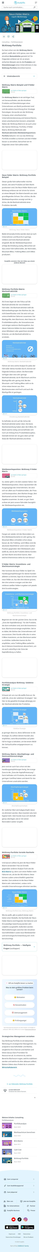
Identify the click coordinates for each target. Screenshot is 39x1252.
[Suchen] (34, 7)
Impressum (12, 1234)
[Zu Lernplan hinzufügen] (4, 36)
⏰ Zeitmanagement (19, 1013)
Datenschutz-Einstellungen (13, 1237)
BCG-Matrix (6, 872)
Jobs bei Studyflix (29, 1201)
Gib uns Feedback (28, 1237)
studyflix (21, 2)
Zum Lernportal (12, 1179)
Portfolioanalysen (17, 42)
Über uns (10, 1201)
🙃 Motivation (19, 997)
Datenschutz (26, 1234)
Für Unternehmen (13, 1206)
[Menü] (36, 2)
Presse (33, 1210)
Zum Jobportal (12, 1192)
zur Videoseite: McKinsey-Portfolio (20, 1084)
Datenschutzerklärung (30, 1029)
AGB (19, 1234)
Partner (32, 1206)
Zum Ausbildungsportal (15, 1186)
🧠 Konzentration (19, 1005)
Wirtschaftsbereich (9, 1067)
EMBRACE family (23, 1246)
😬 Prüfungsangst (19, 1020)
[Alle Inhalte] (3, 2)
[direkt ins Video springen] (19, 218)
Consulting (5, 42)
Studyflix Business (13, 1210)
